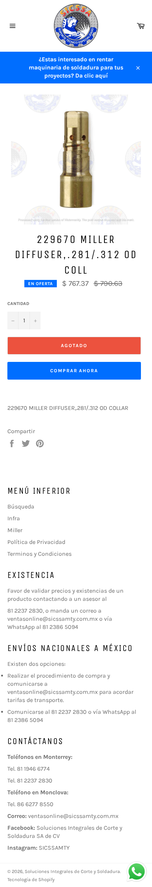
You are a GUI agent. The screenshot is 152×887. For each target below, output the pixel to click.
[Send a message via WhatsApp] (136, 871)
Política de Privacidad (36, 541)
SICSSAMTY (54, 847)
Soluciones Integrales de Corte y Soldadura (72, 871)
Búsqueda (20, 506)
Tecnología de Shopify (31, 879)
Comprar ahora (74, 370)
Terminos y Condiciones (39, 553)
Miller (15, 530)
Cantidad (18, 303)
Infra (13, 518)
